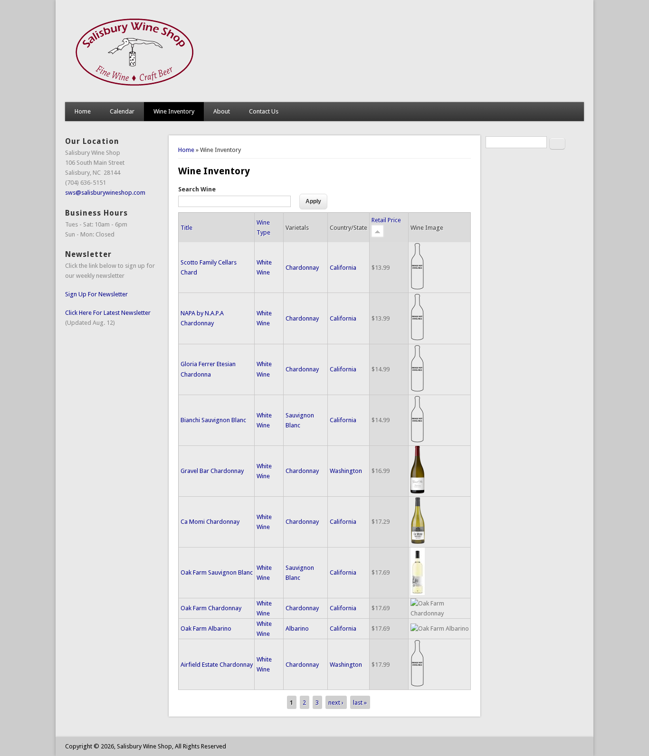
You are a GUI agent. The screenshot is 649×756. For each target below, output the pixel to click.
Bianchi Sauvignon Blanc (213, 420)
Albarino (297, 628)
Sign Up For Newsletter (96, 294)
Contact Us (263, 111)
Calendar (122, 111)
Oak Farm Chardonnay (211, 608)
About (221, 111)
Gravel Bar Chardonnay (212, 470)
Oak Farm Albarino (206, 628)
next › (336, 702)
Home (83, 111)
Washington (346, 470)
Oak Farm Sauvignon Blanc (217, 572)
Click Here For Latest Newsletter (108, 312)
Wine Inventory (173, 111)
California (343, 267)
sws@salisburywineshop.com (105, 192)
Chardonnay (302, 267)
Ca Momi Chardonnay (210, 521)
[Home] (135, 92)
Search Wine (197, 189)
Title (186, 227)
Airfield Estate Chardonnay (217, 664)
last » (360, 702)
